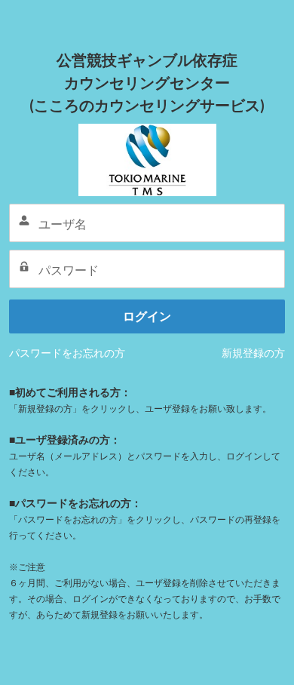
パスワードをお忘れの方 (67, 352)
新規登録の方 (253, 352)
